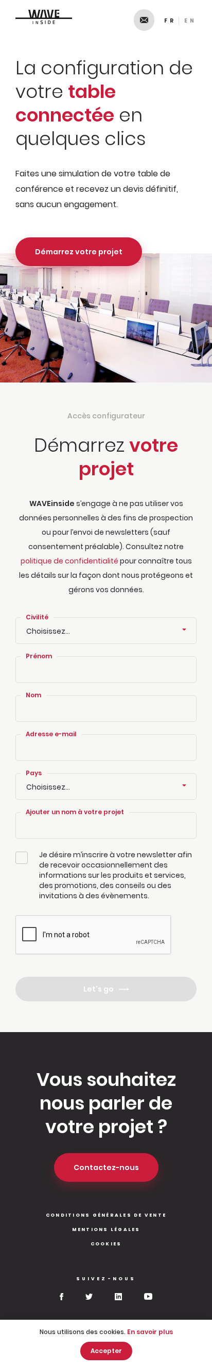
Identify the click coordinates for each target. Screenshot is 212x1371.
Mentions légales (106, 1229)
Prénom (39, 656)
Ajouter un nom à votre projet (75, 812)
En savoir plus (150, 1331)
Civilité (37, 617)
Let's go (98, 989)
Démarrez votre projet (78, 252)
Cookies (106, 1244)
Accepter (106, 1350)
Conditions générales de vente (106, 1215)
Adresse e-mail (51, 734)
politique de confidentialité (69, 561)
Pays (34, 773)
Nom (33, 695)
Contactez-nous (144, 20)
